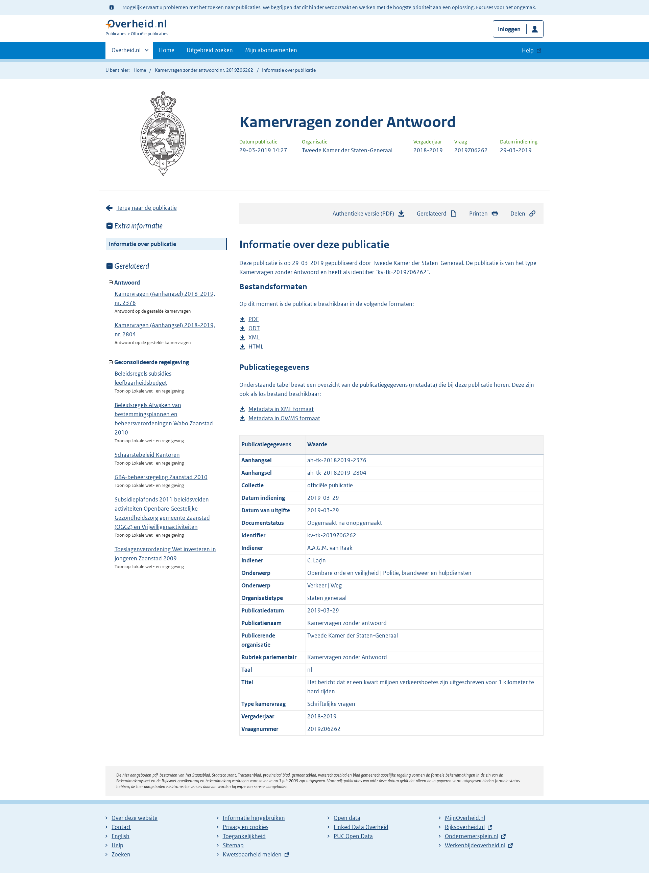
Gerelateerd (432, 213)
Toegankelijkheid (244, 836)
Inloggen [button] (509, 29)
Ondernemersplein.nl (471, 836)
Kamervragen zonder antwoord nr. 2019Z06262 (204, 70)
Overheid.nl (126, 52)
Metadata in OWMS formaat (284, 419)
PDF (253, 319)
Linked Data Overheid (361, 827)
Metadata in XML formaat (281, 409)
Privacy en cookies (245, 827)
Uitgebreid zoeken (210, 50)
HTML (255, 347)
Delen (517, 213)
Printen (478, 213)
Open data (347, 818)
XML (254, 338)
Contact (121, 827)
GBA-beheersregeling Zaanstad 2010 (161, 477)
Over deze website (135, 818)
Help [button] (528, 50)
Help (117, 845)
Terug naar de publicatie (147, 207)
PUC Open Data (353, 836)
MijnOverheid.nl (465, 818)
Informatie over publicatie (142, 244)
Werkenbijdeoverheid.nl (475, 845)
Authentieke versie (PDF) (365, 215)
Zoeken (121, 854)
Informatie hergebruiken (254, 818)
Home (166, 50)
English (120, 836)
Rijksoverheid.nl (465, 827)
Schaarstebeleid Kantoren (147, 454)
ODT (254, 328)
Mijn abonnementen (271, 50)
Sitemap (233, 845)
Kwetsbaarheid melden (252, 854)
